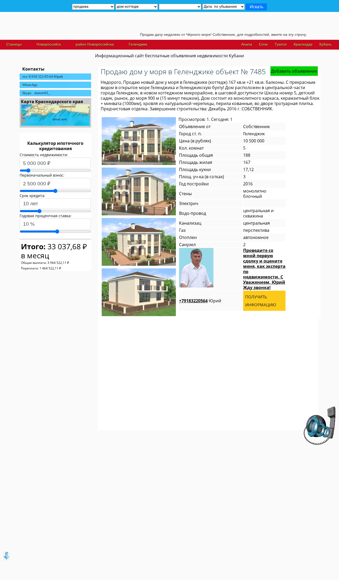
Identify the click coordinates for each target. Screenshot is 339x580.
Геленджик (138, 44)
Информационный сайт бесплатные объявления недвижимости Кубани (169, 56)
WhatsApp (29, 85)
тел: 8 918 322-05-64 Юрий (42, 77)
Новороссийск (49, 44)
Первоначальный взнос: (42, 175)
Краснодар (303, 44)
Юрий (200, 301)
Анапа (246, 44)
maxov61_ (42, 93)
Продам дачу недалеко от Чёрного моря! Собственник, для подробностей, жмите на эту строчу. (212, 34)
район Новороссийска (95, 44)
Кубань (325, 44)
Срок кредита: (32, 195)
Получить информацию (260, 300)
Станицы (14, 44)
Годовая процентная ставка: (46, 215)
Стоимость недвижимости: (44, 154)
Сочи (263, 44)
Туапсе (281, 44)
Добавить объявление (294, 71)
